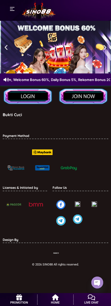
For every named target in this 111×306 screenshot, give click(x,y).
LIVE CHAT (91, 302)
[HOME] (55, 297)
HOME (55, 302)
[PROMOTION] (19, 297)
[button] (6, 47)
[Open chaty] (97, 282)
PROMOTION (19, 302)
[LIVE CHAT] (92, 297)
